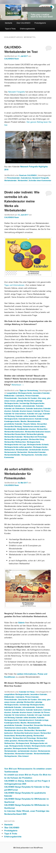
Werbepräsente (27, 454)
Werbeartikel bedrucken (14, 431)
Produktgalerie (40, 23)
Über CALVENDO (23, 23)
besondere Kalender (41, 393)
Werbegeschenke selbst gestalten (18, 447)
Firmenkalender (13, 178)
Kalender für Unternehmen (15, 413)
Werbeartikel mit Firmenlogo (35, 436)
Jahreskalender (28, 406)
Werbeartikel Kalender (13, 436)
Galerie (21, 622)
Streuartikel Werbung (13, 426)
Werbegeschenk (33, 442)
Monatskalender (34, 421)
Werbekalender (10, 180)
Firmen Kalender (32, 395)
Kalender (40, 406)
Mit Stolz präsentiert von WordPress (28, 847)
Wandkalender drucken (26, 429)
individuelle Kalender (12, 406)
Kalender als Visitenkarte (14, 408)
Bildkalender (9, 395)
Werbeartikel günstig (34, 434)
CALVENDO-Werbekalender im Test (21, 49)
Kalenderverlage (41, 418)
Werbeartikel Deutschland (15, 434)
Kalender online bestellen (26, 416)
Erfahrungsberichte (27, 28)
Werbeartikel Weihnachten (15, 442)
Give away (42, 398)
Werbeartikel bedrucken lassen (37, 431)
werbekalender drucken (39, 449)
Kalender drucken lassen (22, 411)
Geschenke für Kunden (27, 398)
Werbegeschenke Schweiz (38, 444)
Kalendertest (26, 178)
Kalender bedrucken (34, 408)
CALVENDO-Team (11, 58)
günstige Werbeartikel (25, 400)
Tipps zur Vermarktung (28, 390)
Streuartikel (42, 424)
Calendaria (20, 395)
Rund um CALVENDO (28, 175)
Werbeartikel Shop (36, 439)
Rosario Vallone (29, 424)
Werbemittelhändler (12, 454)
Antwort (23, 756)
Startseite (8, 23)
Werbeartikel (42, 429)
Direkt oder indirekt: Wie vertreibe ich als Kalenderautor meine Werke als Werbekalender (21, 201)
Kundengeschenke (12, 421)
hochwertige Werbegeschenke (32, 403)
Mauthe (24, 421)
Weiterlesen (17, 384)
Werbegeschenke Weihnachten (25, 748)
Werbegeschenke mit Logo (15, 444)
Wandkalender (10, 429)
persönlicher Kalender (13, 424)
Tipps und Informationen (14, 285)
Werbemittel (23, 180)
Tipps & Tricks (10, 28)
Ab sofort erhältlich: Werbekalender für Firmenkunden (18, 473)
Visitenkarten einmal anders (34, 426)
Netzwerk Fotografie (16, 91)
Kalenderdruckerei (26, 418)
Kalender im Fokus (27, 691)
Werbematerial (10, 452)
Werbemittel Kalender (37, 452)
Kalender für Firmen (41, 411)
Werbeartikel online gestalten (16, 439)
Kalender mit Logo (34, 413)
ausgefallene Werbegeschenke (19, 393)
